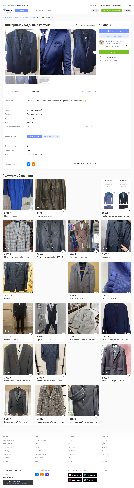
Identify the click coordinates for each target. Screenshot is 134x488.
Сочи (70, 458)
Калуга (102, 451)
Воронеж (71, 444)
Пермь (37, 447)
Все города (104, 461)
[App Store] (75, 475)
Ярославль (104, 437)
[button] (30, 211)
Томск (70, 440)
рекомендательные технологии (17, 483)
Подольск (103, 444)
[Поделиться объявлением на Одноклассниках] (33, 164)
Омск (37, 461)
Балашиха (71, 451)
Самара (38, 451)
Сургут (70, 461)
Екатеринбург (7, 444)
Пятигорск (104, 454)
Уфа (36, 437)
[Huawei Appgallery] (75, 480)
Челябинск (6, 458)
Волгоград (71, 447)
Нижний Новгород (41, 454)
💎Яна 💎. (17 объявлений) (115, 41)
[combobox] (60, 10)
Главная (5, 17)
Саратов (71, 437)
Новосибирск (7, 447)
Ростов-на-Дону (40, 440)
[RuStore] (90, 480)
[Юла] (7, 9)
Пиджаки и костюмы (28, 17)
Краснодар (6, 451)
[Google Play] (90, 475)
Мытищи (103, 447)
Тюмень (5, 461)
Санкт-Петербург (9, 440)
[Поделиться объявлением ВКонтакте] (28, 164)
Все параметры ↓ (89, 127)
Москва (5, 437)
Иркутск (71, 454)
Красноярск (7, 454)
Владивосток (105, 440)
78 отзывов (115, 46)
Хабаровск (39, 458)
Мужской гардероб (15, 17)
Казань (37, 444)
